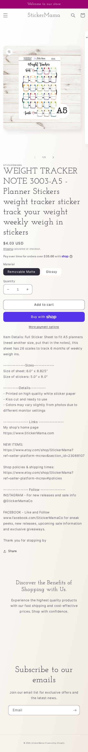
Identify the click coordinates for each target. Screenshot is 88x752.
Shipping (8, 249)
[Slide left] (34, 157)
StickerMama (38, 743)
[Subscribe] (75, 710)
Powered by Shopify (54, 743)
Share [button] (12, 551)
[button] (5, 15)
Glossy (51, 272)
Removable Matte (22, 272)
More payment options (44, 326)
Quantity (9, 281)
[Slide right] (53, 157)
